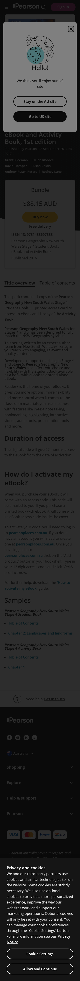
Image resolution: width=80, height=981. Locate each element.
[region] (40, 919)
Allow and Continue (40, 969)
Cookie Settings (40, 953)
